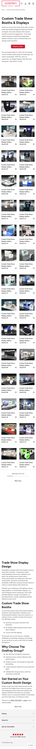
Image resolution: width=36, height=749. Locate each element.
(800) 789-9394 (16, 700)
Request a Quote (18, 46)
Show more (18, 481)
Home (3, 9)
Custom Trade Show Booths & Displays (15, 9)
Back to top (18, 706)
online (25, 700)
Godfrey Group (9, 742)
